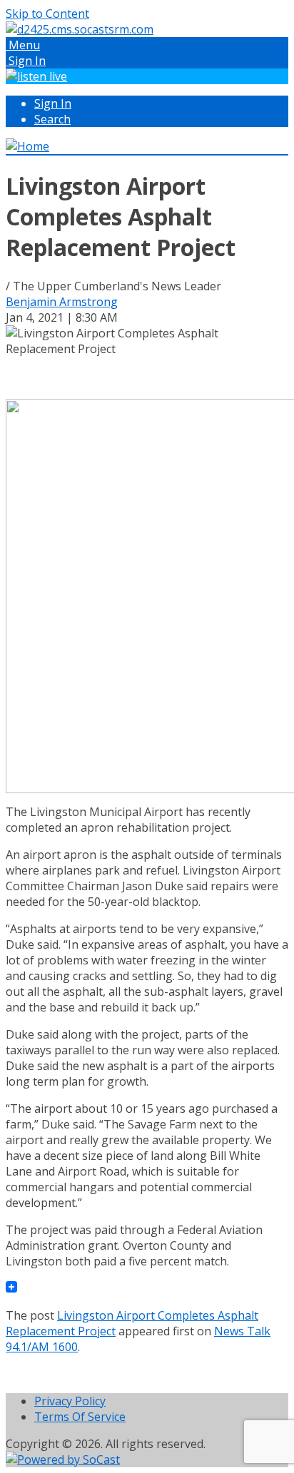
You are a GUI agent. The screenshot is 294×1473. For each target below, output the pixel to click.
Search (52, 119)
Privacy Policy (70, 1401)
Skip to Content (47, 13)
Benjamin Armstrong (62, 302)
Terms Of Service (80, 1416)
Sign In (52, 103)
